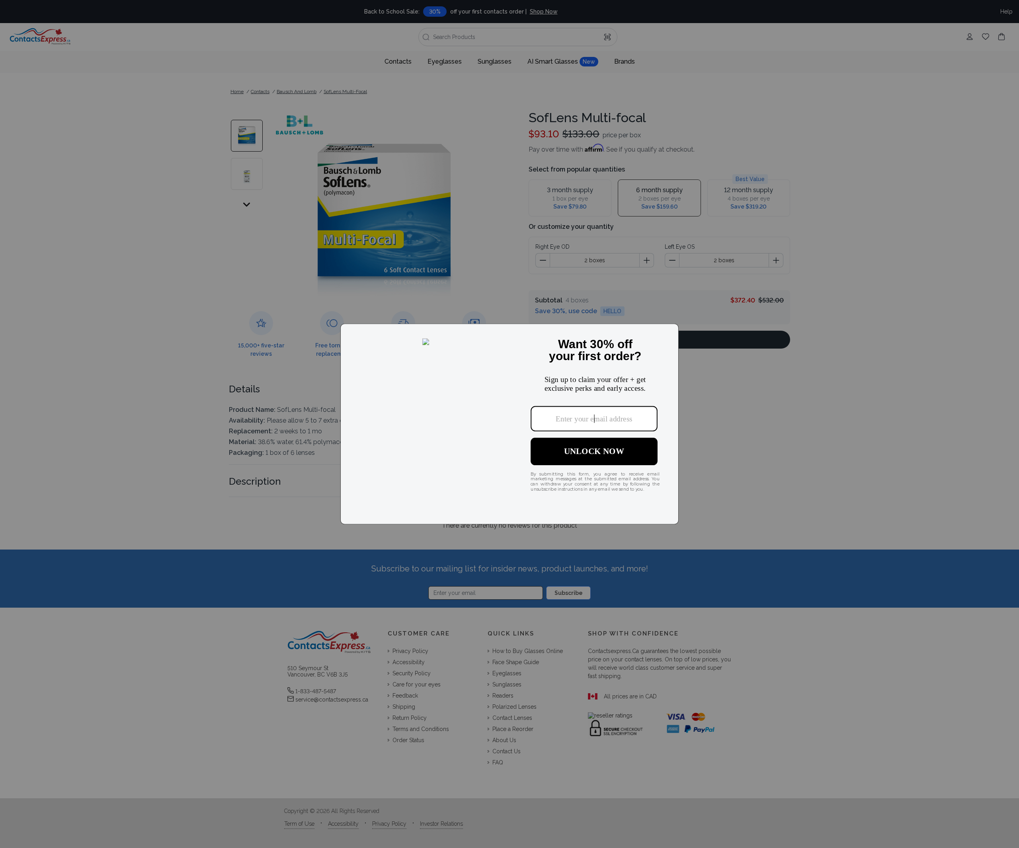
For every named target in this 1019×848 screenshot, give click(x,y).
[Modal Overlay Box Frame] (509, 424)
